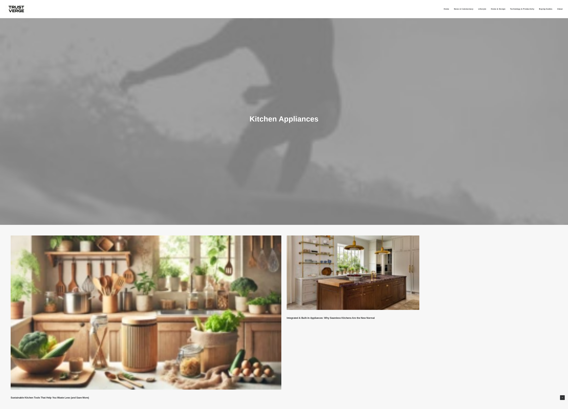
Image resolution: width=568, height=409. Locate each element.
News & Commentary (463, 9)
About (560, 9)
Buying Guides (545, 9)
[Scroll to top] (562, 397)
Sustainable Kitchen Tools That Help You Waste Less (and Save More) (50, 397)
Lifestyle (482, 9)
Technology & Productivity (522, 9)
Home (446, 9)
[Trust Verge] (16, 9)
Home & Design (498, 9)
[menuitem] (447, 9)
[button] (146, 312)
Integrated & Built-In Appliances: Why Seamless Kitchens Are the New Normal (331, 318)
